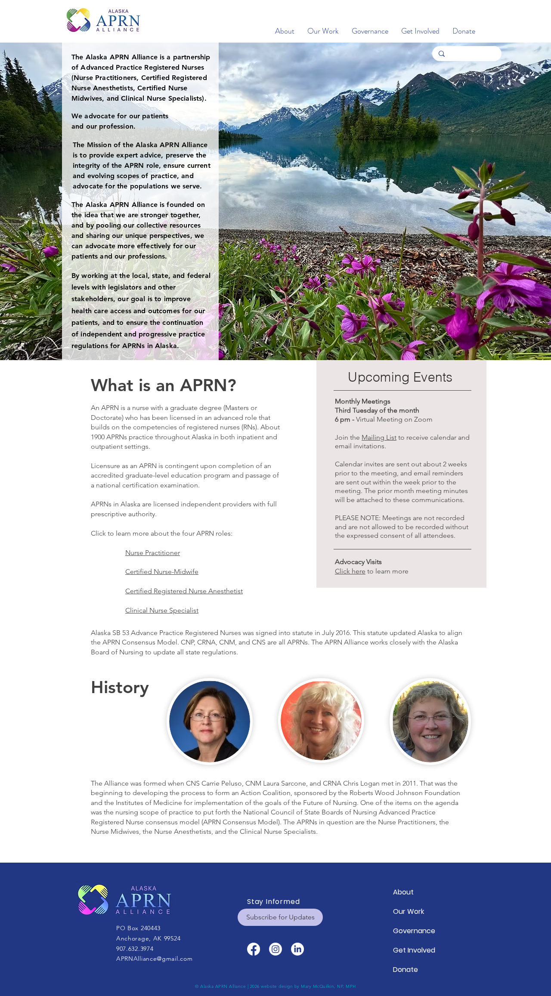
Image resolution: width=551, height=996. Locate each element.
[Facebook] (253, 949)
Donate (405, 969)
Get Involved (413, 950)
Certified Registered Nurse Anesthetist (184, 591)
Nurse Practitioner (152, 553)
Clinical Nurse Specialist (161, 610)
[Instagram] (275, 949)
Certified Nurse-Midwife (161, 571)
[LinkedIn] (297, 949)
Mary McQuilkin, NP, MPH (328, 986)
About (403, 892)
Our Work (408, 911)
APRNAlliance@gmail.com (154, 958)
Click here (350, 571)
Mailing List (379, 437)
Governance (413, 931)
